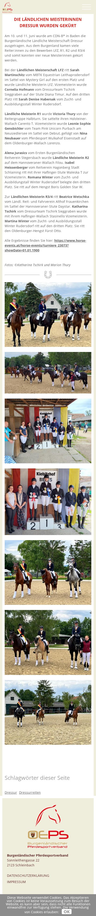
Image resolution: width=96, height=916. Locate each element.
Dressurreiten (30, 792)
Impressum (16, 882)
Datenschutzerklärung (28, 875)
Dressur (11, 792)
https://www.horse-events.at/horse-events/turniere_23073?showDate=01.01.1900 (45, 245)
